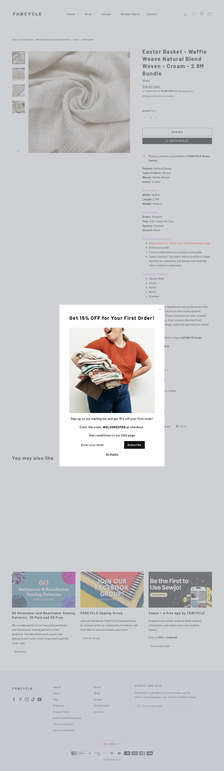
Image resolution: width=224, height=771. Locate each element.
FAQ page (128, 435)
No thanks (112, 454)
